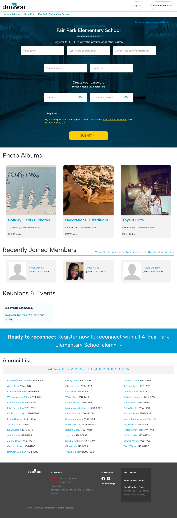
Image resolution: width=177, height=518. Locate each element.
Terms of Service (115, 119)
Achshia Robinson (133, 397)
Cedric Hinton (15, 446)
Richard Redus (131, 386)
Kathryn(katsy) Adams (19, 380)
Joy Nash (70, 435)
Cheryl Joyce (72, 386)
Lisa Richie (129, 391)
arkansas (17, 14)
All (63, 369)
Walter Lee (71, 397)
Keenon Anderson (17, 391)
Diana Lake (71, 391)
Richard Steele (131, 413)
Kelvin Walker (130, 435)
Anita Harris (92, 267)
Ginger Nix (71, 446)
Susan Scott (130, 402)
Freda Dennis (36, 267)
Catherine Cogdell (17, 413)
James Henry (14, 441)
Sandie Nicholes (74, 441)
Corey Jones (72, 380)
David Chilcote (15, 402)
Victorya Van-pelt (133, 429)
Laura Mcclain (73, 413)
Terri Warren (130, 446)
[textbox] (111, 68)
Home (6, 14)
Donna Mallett (73, 402)
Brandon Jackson (16, 451)
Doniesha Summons (134, 419)
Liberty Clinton (15, 408)
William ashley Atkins (19, 397)
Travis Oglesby (151, 267)
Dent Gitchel (14, 429)
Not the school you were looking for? (152, 22)
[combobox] (111, 68)
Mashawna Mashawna (77, 408)
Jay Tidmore (130, 424)
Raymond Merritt (74, 424)
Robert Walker (131, 441)
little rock (30, 14)
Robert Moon (72, 429)
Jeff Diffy (12, 424)
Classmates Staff (30, 227)
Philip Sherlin (130, 408)
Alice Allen (13, 386)
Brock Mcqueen (74, 419)
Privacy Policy (55, 122)
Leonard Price (131, 380)
